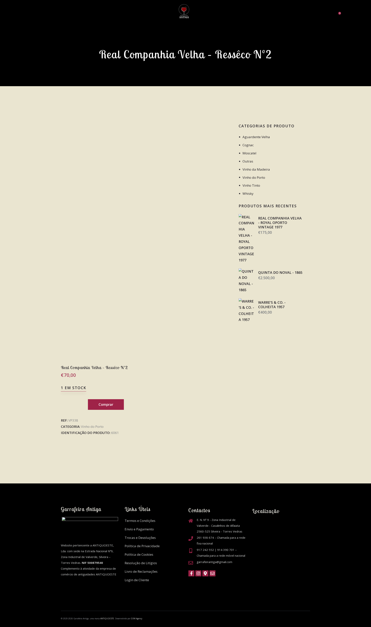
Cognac (248, 145)
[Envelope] (212, 573)
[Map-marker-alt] (205, 573)
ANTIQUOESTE (107, 618)
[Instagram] (198, 573)
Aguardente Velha (256, 137)
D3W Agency (136, 618)
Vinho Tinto (251, 185)
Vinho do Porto (92, 426)
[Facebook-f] (191, 573)
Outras (248, 161)
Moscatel (249, 153)
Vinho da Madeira (256, 169)
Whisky (248, 193)
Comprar (106, 404)
